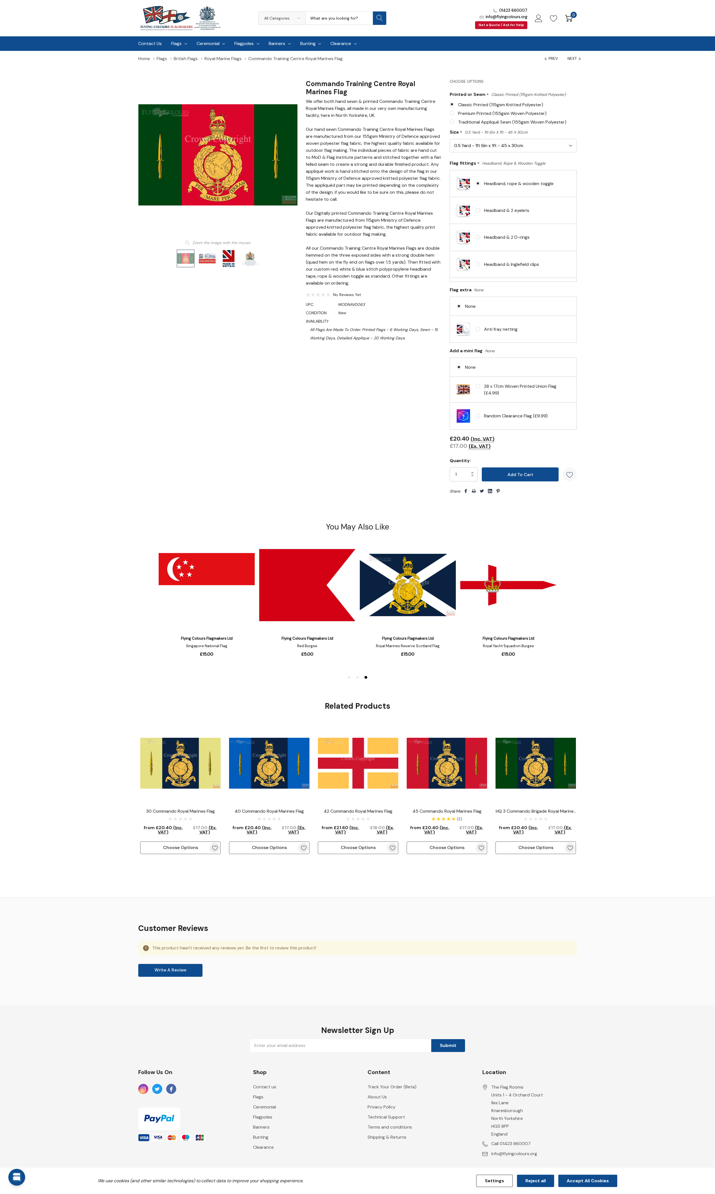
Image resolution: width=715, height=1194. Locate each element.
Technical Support (386, 1117)
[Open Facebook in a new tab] (171, 1089)
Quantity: (460, 461)
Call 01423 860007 (511, 1143)
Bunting (308, 43)
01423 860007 (513, 10)
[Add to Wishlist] (570, 474)
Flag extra (466, 290)
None (470, 306)
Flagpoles (244, 43)
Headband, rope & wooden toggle (519, 183)
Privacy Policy (381, 1107)
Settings (494, 1181)
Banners (277, 43)
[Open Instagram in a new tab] (143, 1089)
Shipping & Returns (387, 1137)
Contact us (264, 1087)
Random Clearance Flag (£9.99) (516, 416)
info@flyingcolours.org (506, 16)
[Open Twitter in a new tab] (157, 1089)
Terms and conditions (390, 1127)
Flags (176, 43)
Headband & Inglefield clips (511, 264)
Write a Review (170, 970)
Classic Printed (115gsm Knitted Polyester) (500, 105)
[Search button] (379, 18)
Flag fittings (497, 163)
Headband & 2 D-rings (507, 237)
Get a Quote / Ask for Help (501, 25)
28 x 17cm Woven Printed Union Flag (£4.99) (520, 389)
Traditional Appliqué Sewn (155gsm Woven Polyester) (512, 122)
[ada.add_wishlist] (215, 848)
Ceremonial (208, 43)
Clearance (340, 43)
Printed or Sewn (508, 94)
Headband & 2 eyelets (506, 210)
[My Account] (538, 18)
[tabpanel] (180, 788)
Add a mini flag (472, 351)
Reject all (535, 1181)
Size (489, 132)
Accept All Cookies (588, 1181)
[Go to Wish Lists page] (553, 18)
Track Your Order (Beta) (392, 1087)
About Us (377, 1097)
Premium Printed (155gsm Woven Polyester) (502, 113)
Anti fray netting (501, 329)
